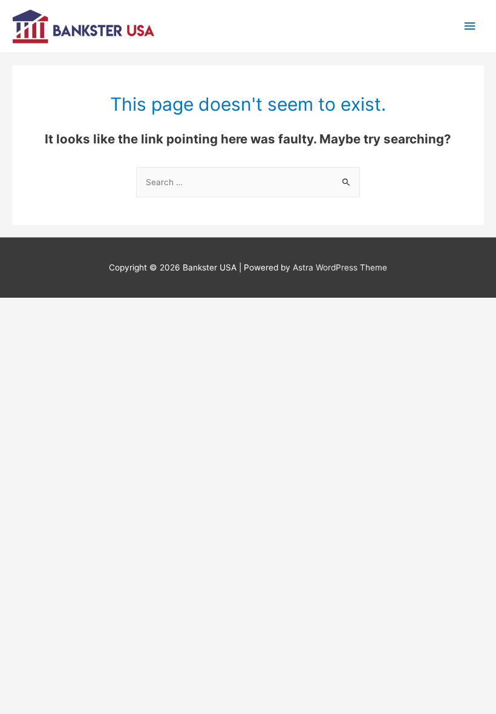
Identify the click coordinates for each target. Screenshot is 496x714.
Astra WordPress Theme (340, 267)
